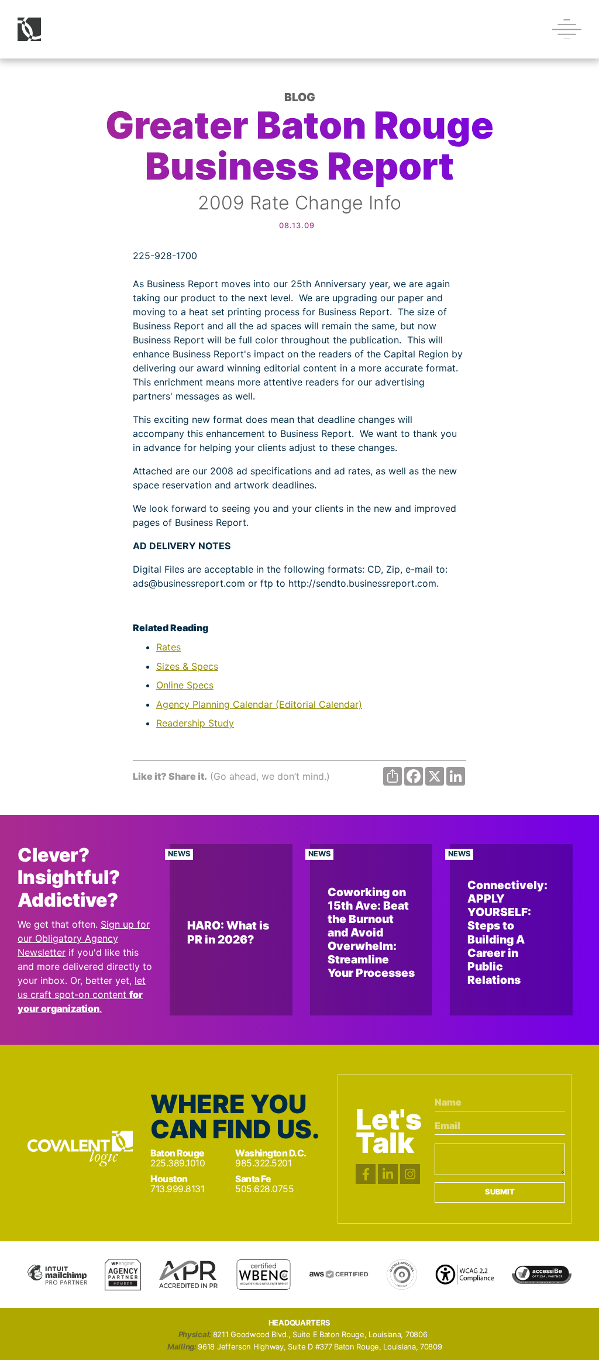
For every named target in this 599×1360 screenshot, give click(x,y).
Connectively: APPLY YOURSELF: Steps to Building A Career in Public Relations (507, 932)
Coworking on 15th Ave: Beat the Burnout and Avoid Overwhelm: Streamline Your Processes (371, 932)
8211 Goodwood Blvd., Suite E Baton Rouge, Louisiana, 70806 (320, 1334)
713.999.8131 (177, 1189)
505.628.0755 (264, 1189)
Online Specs (185, 685)
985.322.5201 (263, 1163)
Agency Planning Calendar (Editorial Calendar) (259, 704)
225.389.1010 (177, 1163)
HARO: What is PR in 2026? (228, 932)
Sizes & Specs (187, 666)
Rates (168, 647)
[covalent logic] (80, 1148)
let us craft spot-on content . (82, 994)
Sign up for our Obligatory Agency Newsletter (84, 938)
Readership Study (195, 723)
